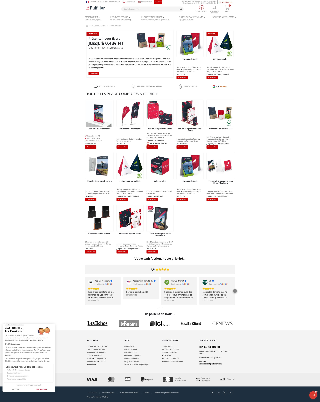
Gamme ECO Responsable (96, 358)
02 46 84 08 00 (225, 2)
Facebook (212, 392)
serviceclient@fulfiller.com (210, 364)
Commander (94, 73)
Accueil (87, 25)
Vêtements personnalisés (96, 352)
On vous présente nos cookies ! (17, 376)
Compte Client (167, 346)
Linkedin (230, 392)
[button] (85, 291)
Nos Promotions (130, 352)
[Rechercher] (180, 9)
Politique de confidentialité (129, 393)
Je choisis (16, 389)
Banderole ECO (92, 364)
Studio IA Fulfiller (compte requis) (136, 364)
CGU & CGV (93, 393)
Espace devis (166, 355)
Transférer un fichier (169, 352)
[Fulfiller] (95, 9)
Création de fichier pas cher (97, 346)
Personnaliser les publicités (16, 379)
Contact (202, 361)
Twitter (224, 392)
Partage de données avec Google (18, 370)
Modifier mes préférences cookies (167, 393)
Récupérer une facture (170, 358)
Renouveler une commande (172, 361)
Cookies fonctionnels (14, 373)
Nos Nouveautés (130, 349)
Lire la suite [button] (93, 300)
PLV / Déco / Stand (99, 26)
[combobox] (152, 9)
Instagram (218, 392)
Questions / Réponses (132, 355)
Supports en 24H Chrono (96, 361)
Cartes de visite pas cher (96, 349)
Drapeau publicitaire (94, 355)
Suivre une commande (170, 349)
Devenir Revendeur (131, 358)
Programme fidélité (131, 361)
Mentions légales (108, 393)
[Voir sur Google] (90, 282)
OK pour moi (41, 389)
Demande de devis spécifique (210, 358)
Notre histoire (129, 346)
